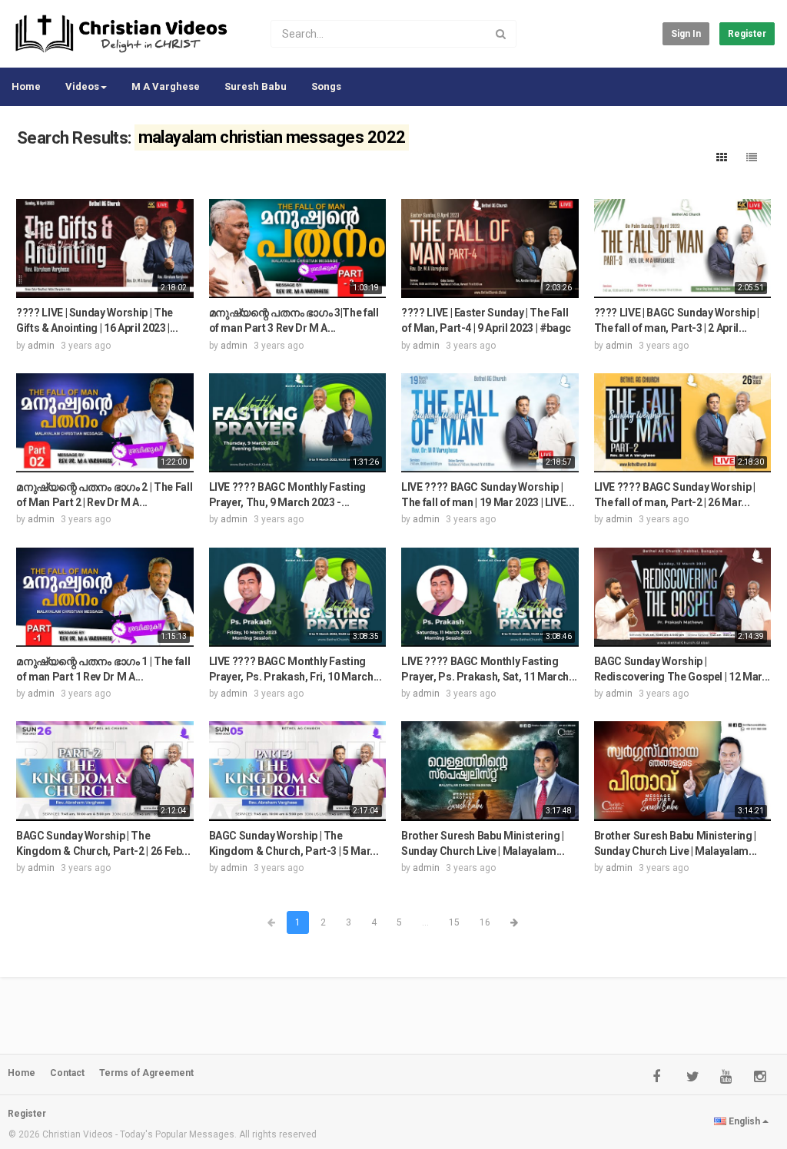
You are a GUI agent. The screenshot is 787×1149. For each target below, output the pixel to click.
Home (26, 86)
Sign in (686, 33)
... (425, 922)
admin (41, 345)
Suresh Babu (255, 86)
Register (747, 33)
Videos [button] (82, 86)
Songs (326, 86)
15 (454, 922)
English (744, 1121)
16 (485, 922)
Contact (67, 1073)
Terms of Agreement (146, 1073)
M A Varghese (165, 86)
